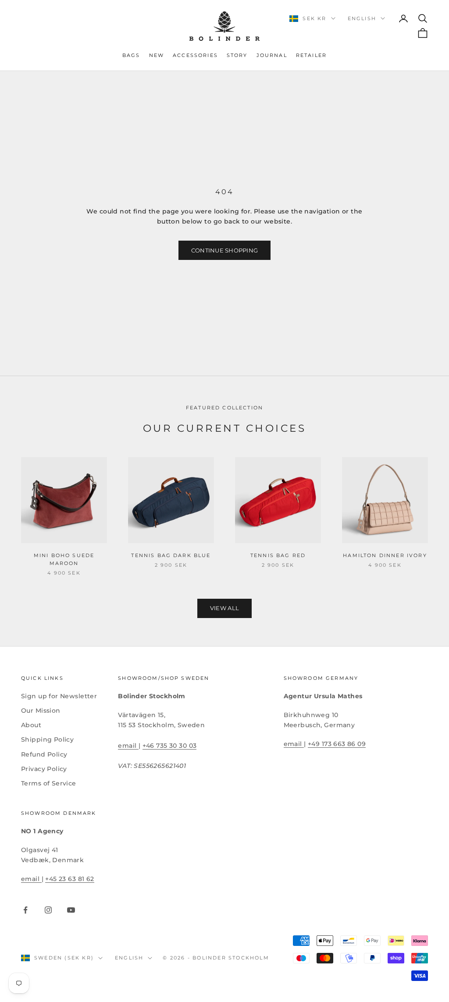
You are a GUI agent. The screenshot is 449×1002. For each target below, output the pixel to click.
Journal (272, 55)
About (31, 725)
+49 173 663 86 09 (337, 744)
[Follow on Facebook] (25, 910)
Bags (131, 55)
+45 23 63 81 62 (69, 879)
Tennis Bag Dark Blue (170, 555)
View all (224, 607)
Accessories (195, 55)
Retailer (311, 55)
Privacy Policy (44, 769)
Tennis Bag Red (278, 555)
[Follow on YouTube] (71, 910)
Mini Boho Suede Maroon (64, 559)
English (362, 18)
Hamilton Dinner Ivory (385, 555)
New (156, 55)
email (128, 746)
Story (237, 55)
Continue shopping (224, 250)
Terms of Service (48, 783)
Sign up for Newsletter (59, 696)
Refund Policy (44, 754)
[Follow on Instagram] (48, 910)
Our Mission (41, 710)
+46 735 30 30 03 (170, 746)
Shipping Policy (47, 739)
